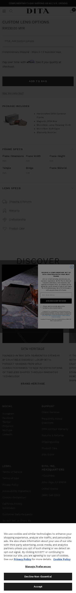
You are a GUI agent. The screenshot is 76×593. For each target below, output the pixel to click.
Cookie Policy (61, 559)
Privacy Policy (22, 559)
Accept (38, 586)
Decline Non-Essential (38, 576)
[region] (38, 558)
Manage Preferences (38, 566)
